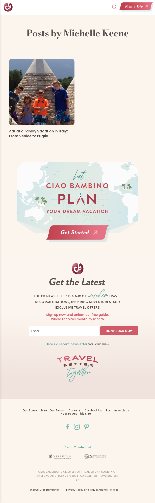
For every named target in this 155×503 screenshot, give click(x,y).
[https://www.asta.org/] (95, 456)
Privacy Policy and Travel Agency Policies (92, 489)
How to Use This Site (76, 414)
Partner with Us (117, 410)
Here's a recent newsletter (66, 344)
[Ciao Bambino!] (8, 7)
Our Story (29, 410)
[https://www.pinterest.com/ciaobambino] (86, 427)
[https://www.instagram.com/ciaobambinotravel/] (77, 427)
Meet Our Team (52, 410)
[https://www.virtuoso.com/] (60, 456)
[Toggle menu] (19, 7)
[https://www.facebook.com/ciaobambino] (67, 426)
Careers (74, 410)
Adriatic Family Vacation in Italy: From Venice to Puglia (38, 133)
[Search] (114, 7)
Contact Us (93, 410)
